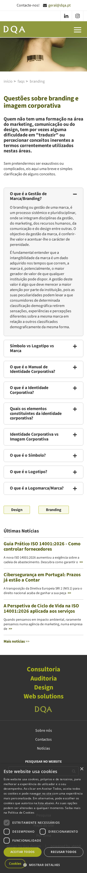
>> (16, 641)
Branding (37, 81)
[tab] (43, 196)
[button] (43, 196)
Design (16, 509)
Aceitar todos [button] (22, 852)
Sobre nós (43, 730)
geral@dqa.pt (59, 5)
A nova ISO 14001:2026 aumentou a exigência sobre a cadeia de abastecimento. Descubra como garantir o (43, 560)
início (8, 81)
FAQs (21, 81)
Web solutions (44, 696)
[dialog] (43, 818)
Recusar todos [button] (63, 852)
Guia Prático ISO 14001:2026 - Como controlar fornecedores (42, 546)
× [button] (81, 769)
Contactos (43, 739)
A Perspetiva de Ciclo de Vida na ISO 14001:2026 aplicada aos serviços (41, 609)
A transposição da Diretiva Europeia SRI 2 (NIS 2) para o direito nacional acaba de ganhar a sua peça (43, 591)
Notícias (43, 748)
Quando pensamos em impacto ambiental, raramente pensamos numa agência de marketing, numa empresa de (43, 624)
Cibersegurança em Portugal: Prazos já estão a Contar (42, 577)
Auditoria (43, 678)
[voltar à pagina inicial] (14, 30)
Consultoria (43, 669)
